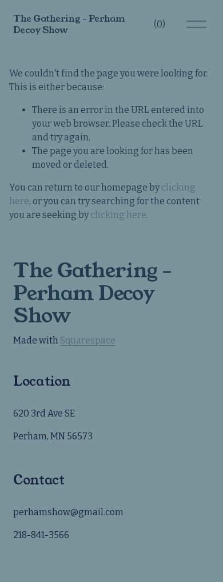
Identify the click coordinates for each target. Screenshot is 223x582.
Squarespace (88, 340)
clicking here (118, 214)
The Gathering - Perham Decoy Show (69, 24)
